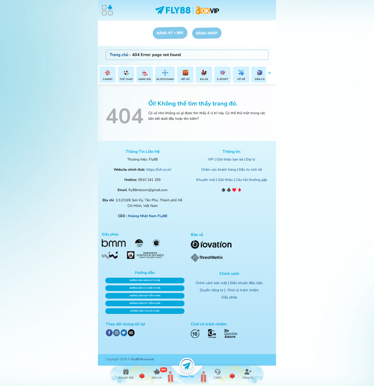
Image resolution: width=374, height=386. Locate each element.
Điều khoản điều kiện (246, 283)
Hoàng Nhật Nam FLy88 (147, 216)
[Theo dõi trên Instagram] (116, 332)
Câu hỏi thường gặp (251, 179)
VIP (210, 159)
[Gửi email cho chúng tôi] (131, 332)
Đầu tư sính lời (250, 169)
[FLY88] (187, 10)
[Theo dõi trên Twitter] (124, 332)
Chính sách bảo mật (211, 283)
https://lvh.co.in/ (158, 169)
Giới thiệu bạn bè (230, 159)
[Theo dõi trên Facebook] (109, 332)
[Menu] (107, 10)
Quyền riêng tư (211, 290)
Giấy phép (229, 297)
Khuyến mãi (205, 179)
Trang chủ (119, 55)
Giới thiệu (225, 179)
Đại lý (250, 159)
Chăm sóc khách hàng (218, 169)
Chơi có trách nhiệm (243, 290)
